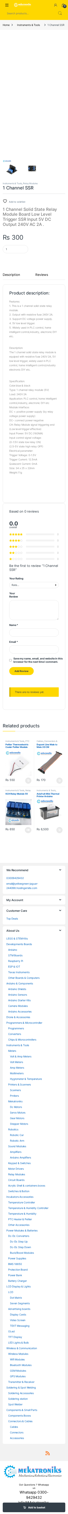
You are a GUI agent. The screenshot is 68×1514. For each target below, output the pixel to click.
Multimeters (16, 1073)
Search (60, 13)
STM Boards (15, 955)
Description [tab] (11, 275)
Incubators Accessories (19, 1196)
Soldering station (18, 1398)
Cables (40, 741)
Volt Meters (16, 1062)
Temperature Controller (21, 1202)
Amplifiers (15, 1151)
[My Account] (56, 5)
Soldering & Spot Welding (21, 1387)
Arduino (12, 949)
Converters (14, 1033)
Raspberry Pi (15, 960)
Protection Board (18, 1269)
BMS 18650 (15, 1264)
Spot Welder (15, 1404)
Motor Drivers (16, 1168)
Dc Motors (16, 1106)
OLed (11, 1331)
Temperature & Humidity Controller (28, 1208)
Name (13, 625)
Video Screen (17, 1320)
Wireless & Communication (21, 1348)
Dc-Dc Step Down (20, 1247)
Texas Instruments (19, 972)
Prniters (14, 1095)
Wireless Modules (18, 1353)
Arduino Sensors (17, 994)
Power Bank (15, 1275)
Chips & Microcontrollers (22, 1039)
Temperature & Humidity (22, 1213)
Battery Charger (17, 1280)
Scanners (15, 1090)
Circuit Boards (16, 1179)
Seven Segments (20, 1303)
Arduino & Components (19, 983)
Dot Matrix (16, 1297)
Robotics (13, 1129)
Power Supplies (17, 1258)
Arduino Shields (17, 989)
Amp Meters (17, 1067)
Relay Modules (30, 183)
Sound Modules (17, 1146)
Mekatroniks (15, 1101)
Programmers (16, 1028)
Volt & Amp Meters (20, 1056)
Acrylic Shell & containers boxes (26, 1185)
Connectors (16, 1432)
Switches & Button (18, 1191)
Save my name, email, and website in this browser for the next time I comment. (38, 660)
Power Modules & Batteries (22, 1230)
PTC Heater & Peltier (17, 742)
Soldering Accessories (21, 1393)
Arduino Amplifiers (20, 1157)
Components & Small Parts (21, 1409)
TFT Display (15, 1336)
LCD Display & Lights (18, 1286)
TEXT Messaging (20, 1325)
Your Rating (16, 578)
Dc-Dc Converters (18, 1235)
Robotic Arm (17, 1140)
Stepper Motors (19, 1123)
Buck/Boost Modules (22, 1252)
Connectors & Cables (20, 1421)
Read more (28, 830)
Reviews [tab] (41, 275)
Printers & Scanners (19, 1084)
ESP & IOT (14, 966)
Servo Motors (17, 1112)
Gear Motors (17, 1118)
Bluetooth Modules (21, 1365)
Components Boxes (19, 1415)
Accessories (17, 1438)
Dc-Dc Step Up (19, 1241)
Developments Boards (19, 944)
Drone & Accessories (18, 1017)
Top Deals (12, 918)
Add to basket (36, 1507)
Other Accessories (18, 1224)
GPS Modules (17, 1376)
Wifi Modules (17, 1359)
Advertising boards (19, 1308)
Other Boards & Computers (24, 977)
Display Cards (18, 1314)
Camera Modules (18, 1005)
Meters (12, 1050)
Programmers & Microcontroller (24, 1022)
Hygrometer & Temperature (26, 1078)
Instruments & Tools (28, 24)
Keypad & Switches (19, 1163)
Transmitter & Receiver (21, 1381)
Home (6, 24)
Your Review (13, 595)
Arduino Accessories (20, 1011)
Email (13, 641)
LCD (10, 1292)
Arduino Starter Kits (19, 1000)
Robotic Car (17, 1135)
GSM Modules (18, 1370)
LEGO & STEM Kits (17, 938)
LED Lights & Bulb (18, 1342)
